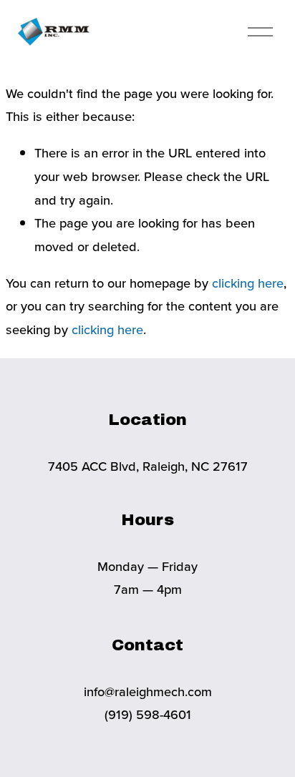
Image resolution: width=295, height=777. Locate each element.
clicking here (248, 282)
